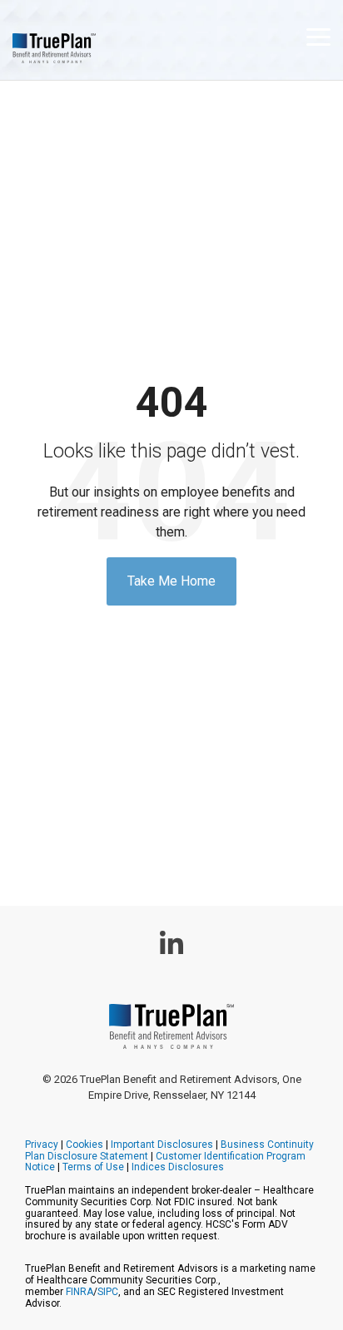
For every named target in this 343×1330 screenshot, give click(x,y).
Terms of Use (93, 1167)
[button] (318, 35)
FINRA (79, 1292)
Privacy (41, 1144)
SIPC (107, 1292)
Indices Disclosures (178, 1167)
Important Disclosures (162, 1144)
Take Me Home (171, 581)
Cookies (84, 1144)
